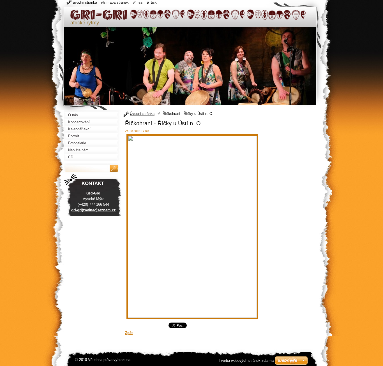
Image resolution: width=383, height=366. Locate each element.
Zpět (129, 333)
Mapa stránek (118, 2)
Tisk (154, 2)
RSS (140, 2)
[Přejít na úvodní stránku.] (188, 17)
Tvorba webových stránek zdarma (246, 360)
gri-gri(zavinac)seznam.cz (93, 210)
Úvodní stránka (142, 114)
